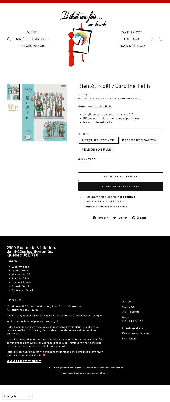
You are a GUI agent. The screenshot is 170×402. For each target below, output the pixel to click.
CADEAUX (131, 39)
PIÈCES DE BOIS (33, 46)
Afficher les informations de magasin (106, 206)
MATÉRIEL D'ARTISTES (33, 39)
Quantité (87, 159)
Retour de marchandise (135, 333)
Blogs (125, 317)
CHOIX (83, 134)
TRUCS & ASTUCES (132, 46)
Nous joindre (129, 338)
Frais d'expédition (88, 98)
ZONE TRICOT (131, 32)
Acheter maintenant (120, 186)
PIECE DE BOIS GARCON (139, 140)
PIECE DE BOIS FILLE (96, 149)
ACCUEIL (33, 32)
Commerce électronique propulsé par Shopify (85, 372)
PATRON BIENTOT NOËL (98, 140)
